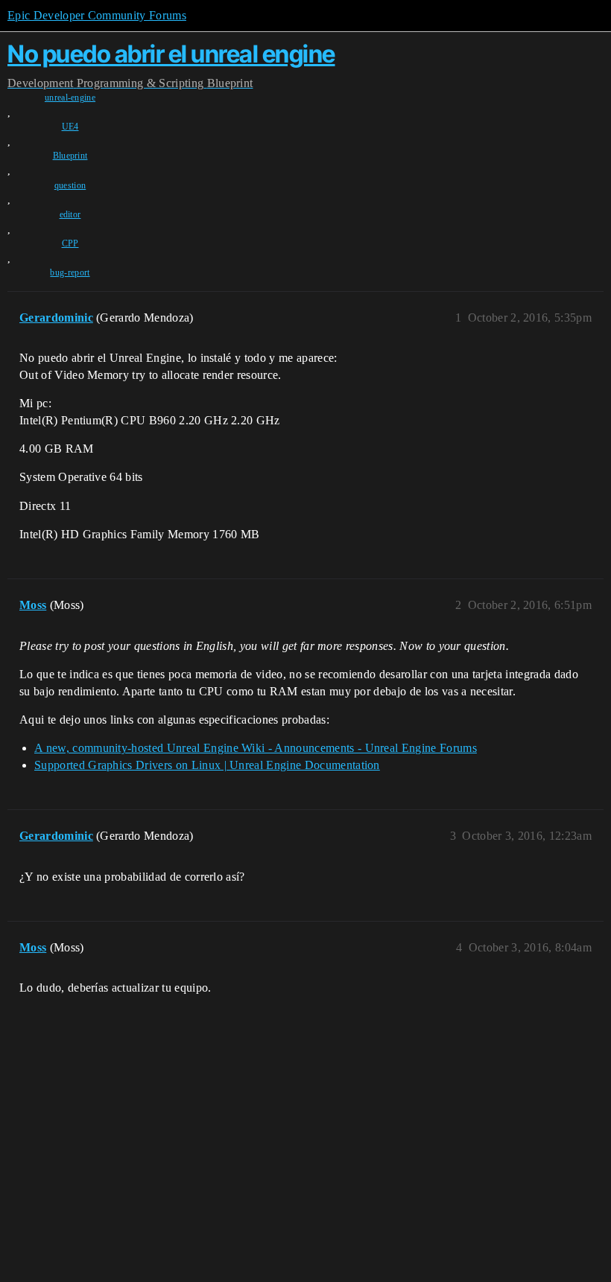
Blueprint (70, 155)
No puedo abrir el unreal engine (171, 53)
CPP (70, 243)
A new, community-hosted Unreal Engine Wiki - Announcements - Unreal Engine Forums (255, 748)
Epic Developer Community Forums (96, 15)
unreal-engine (70, 97)
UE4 (70, 126)
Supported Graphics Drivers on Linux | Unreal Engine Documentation (207, 765)
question (70, 185)
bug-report (69, 272)
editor (70, 214)
